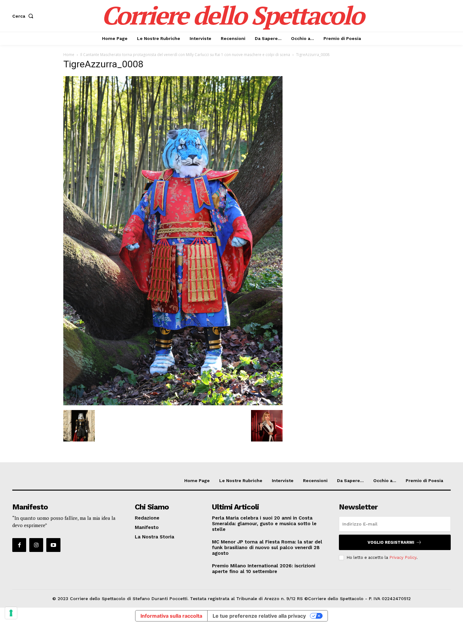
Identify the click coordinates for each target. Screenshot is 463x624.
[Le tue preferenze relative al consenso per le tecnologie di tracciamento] (11, 613)
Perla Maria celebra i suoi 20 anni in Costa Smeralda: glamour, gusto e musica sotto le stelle (264, 523)
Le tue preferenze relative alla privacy (259, 616)
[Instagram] (36, 545)
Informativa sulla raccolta (171, 616)
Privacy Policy (402, 557)
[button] (24, 16)
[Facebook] (19, 545)
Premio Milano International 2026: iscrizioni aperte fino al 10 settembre (263, 568)
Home (68, 54)
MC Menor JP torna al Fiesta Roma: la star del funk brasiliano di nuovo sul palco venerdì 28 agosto (267, 547)
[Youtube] (53, 545)
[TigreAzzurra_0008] (173, 403)
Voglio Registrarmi (391, 542)
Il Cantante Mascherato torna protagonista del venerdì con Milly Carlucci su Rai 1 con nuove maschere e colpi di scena (185, 54)
